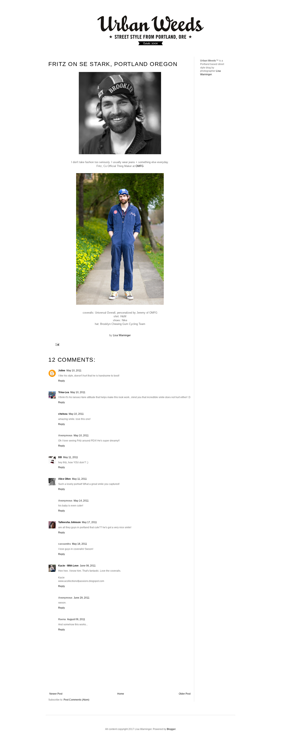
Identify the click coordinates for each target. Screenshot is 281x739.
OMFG (140, 166)
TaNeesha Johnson (69, 522)
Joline (61, 370)
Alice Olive (64, 478)
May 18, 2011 (79, 543)
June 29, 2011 (81, 597)
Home (120, 693)
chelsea (62, 413)
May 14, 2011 (81, 500)
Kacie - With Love (68, 565)
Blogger (171, 729)
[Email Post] (57, 344)
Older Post (184, 693)
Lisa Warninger (122, 335)
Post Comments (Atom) (76, 699)
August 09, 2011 (76, 619)
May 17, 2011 (89, 522)
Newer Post (55, 693)
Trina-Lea (63, 392)
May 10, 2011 (73, 370)
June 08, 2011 (88, 565)
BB (60, 457)
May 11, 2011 (70, 457)
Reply (61, 380)
